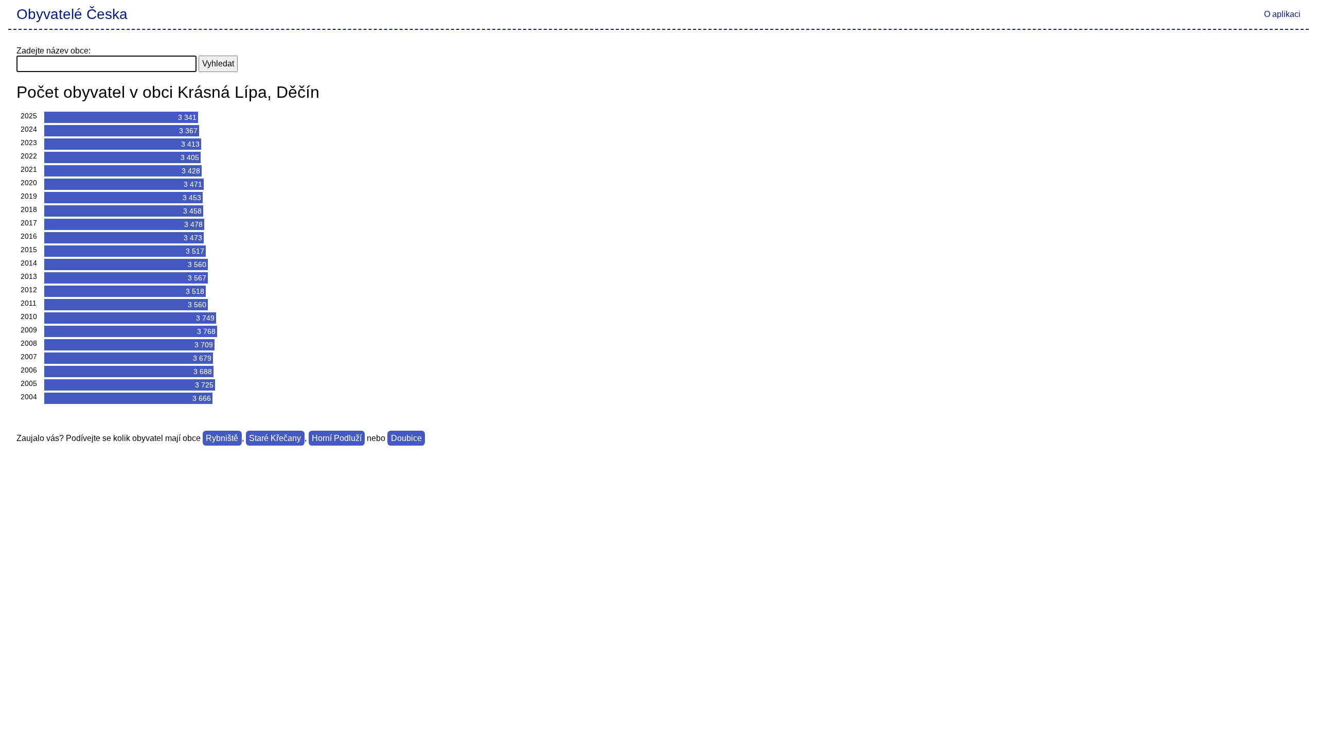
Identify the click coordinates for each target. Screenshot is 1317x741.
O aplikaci (1282, 14)
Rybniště (222, 438)
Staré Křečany (275, 438)
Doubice (406, 438)
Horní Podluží (337, 438)
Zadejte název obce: (53, 50)
